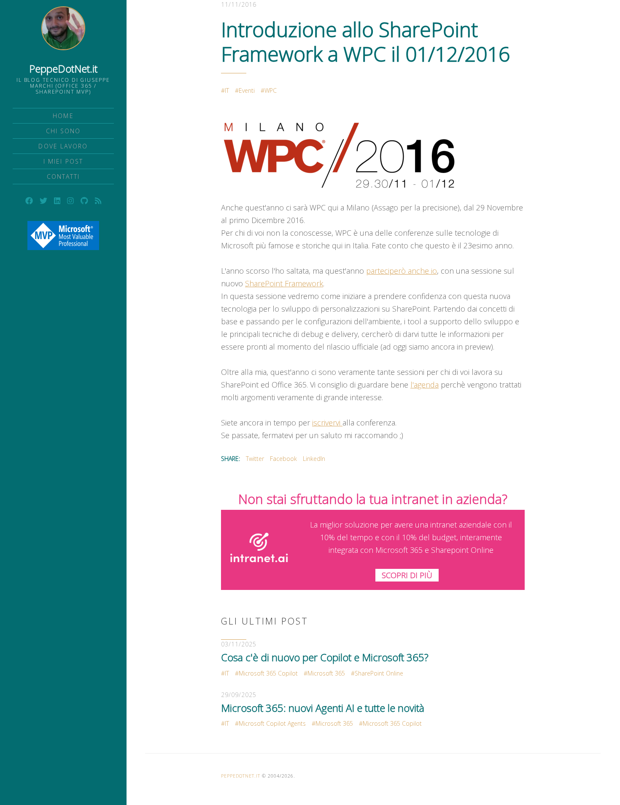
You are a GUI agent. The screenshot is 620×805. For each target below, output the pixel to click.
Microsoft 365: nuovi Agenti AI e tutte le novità (322, 708)
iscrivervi (327, 422)
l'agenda (424, 385)
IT (227, 90)
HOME (63, 116)
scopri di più (407, 575)
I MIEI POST (63, 161)
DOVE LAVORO (63, 146)
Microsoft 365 (326, 673)
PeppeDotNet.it (63, 68)
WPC (270, 90)
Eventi (247, 90)
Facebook (283, 459)
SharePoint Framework (284, 283)
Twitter (255, 459)
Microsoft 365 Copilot (268, 673)
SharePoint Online (379, 673)
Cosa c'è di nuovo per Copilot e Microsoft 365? (325, 657)
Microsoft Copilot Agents (272, 723)
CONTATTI (63, 176)
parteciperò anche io (401, 271)
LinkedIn (314, 459)
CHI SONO (63, 131)
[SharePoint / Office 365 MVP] (63, 235)
